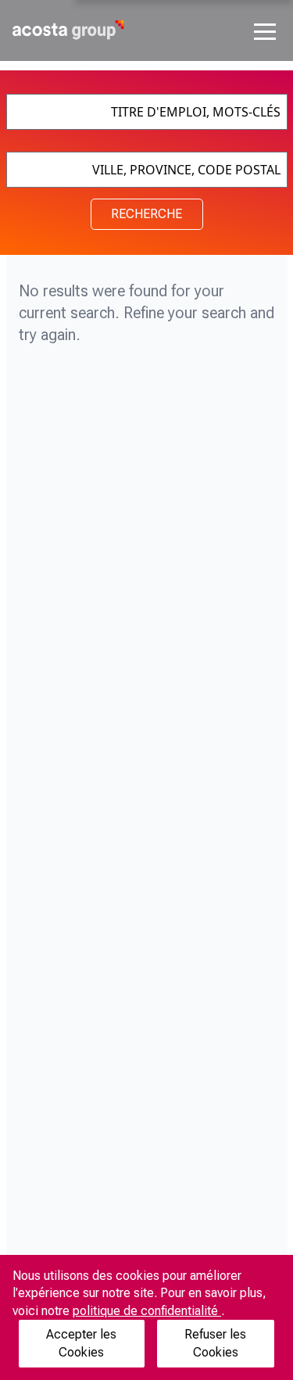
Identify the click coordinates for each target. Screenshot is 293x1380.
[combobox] (147, 112)
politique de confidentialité (147, 1310)
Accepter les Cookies (81, 1343)
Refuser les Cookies (215, 1343)
